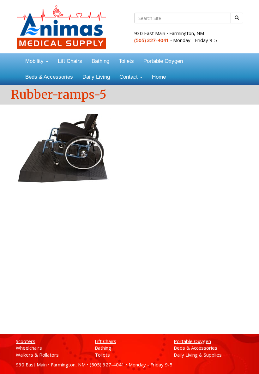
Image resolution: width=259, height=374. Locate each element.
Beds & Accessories (49, 77)
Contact (129, 77)
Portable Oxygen (163, 61)
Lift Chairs (70, 61)
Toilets (126, 61)
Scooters (25, 341)
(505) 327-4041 (151, 40)
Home (159, 77)
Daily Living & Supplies (198, 355)
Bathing (100, 61)
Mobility (35, 61)
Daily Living (96, 77)
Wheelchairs (29, 348)
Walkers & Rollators (37, 355)
